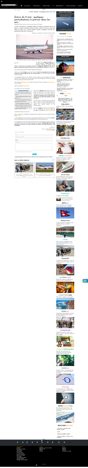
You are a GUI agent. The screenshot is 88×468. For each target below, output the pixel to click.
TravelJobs (19, 456)
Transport (65, 258)
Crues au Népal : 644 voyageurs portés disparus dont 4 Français (64, 52)
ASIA (59, 431)
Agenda (64, 450)
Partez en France (21, 455)
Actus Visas (65, 175)
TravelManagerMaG (21, 457)
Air (65, 239)
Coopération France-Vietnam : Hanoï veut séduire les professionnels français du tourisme (65, 122)
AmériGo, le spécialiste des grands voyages (64, 429)
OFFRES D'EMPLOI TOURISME (61, 82)
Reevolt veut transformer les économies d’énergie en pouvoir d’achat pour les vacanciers (63, 352)
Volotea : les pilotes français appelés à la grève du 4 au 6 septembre (45, 175)
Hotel (65, 311)
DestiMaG (19, 451)
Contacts (80, 5)
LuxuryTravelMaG (21, 454)
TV (53, 5)
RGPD (40, 450)
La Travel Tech (20, 453)
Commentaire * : (17, 142)
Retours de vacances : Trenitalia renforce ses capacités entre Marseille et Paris (65, 43)
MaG (65, 295)
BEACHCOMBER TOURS (64, 434)
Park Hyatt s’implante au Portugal (64, 297)
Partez (65, 156)
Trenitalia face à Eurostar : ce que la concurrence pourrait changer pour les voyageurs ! (65, 262)
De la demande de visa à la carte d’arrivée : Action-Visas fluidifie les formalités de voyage (64, 178)
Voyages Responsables (22, 459)
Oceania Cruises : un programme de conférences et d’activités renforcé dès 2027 (65, 40)
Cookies (41, 451)
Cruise (65, 368)
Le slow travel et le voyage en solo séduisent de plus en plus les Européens (64, 224)
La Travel (65, 277)
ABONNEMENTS (60, 5)
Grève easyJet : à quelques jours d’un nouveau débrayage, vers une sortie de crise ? (42, 11)
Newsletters (47, 5)
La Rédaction (40, 33)
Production (65, 220)
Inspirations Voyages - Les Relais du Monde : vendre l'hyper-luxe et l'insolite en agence (65, 100)
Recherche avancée (5, 6)
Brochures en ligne (21, 449)
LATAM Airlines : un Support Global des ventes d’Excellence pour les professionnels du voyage (65, 15)
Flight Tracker (49, 110)
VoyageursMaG (20, 458)
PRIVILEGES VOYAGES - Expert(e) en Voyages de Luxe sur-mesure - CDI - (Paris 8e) (65, 80)
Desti (65, 203)
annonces (65, 78)
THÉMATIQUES (37, 5)
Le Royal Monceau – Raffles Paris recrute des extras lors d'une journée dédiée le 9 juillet (65, 390)
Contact (64, 447)
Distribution (65, 138)
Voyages (65, 349)
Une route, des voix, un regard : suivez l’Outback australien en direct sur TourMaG (65, 59)
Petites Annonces (71, 5)
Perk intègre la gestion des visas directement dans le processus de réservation (64, 409)
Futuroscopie (65, 330)
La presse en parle (66, 451)
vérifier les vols (25, 82)
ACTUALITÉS (27, 5)
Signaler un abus (18, 157)
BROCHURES (65, 425)
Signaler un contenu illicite (45, 447)
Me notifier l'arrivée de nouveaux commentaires (24, 151)
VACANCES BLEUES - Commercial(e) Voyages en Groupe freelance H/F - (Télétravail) (65, 89)
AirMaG (18, 447)
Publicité (64, 449)
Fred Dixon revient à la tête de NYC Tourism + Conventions (65, 50)
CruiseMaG (19, 450)
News (58, 36)
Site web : (16, 139)
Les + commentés (68, 36)
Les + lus (62, 36)
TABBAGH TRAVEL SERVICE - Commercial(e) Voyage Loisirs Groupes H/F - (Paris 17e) (63, 85)
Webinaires (65, 193)
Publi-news (65, 104)
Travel (65, 387)
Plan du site (42, 449)
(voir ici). (19, 115)
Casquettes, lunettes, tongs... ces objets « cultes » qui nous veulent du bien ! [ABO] (65, 333)
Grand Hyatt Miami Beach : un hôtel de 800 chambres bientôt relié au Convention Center (65, 315)
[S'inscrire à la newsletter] (85, 281)
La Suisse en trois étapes (62, 195)
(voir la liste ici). (26, 85)
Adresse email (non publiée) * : (20, 136)
